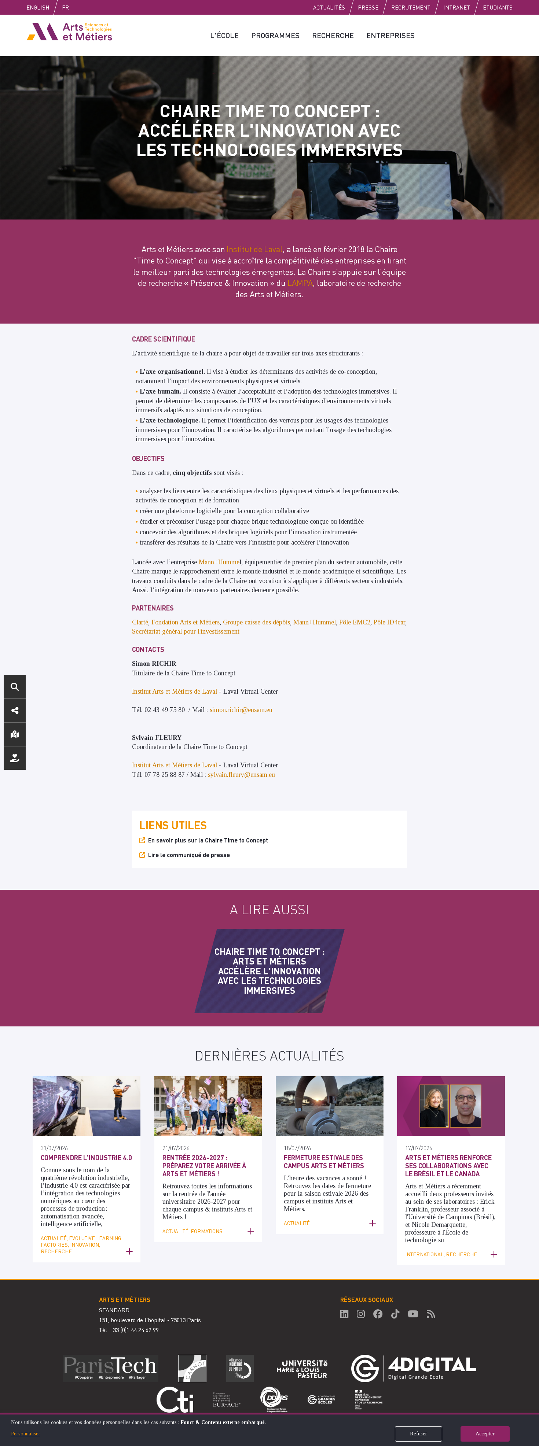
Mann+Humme (219, 562)
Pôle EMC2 (354, 622)
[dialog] (269, 1429)
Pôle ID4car (389, 622)
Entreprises (390, 35)
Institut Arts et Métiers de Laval (174, 691)
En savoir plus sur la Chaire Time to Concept (208, 840)
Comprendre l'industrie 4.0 (86, 1157)
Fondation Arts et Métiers (185, 622)
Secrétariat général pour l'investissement (185, 631)
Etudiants (498, 7)
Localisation (15, 734)
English (37, 7)
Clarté (140, 622)
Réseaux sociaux (15, 710)
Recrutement (410, 7)
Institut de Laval (255, 249)
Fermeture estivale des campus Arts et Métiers (324, 1161)
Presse (368, 7)
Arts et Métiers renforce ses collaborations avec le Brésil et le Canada (448, 1165)
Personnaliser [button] (25, 1433)
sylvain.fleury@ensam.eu (242, 774)
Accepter (485, 1433)
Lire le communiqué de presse (189, 855)
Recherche (333, 35)
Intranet (456, 7)
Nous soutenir (15, 758)
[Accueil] (69, 31)
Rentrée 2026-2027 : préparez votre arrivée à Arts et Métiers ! (204, 1165)
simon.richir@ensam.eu (241, 709)
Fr (65, 7)
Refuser (418, 1433)
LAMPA (300, 282)
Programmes (275, 35)
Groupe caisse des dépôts (256, 622)
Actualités (329, 7)
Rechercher (15, 686)
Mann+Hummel (314, 622)
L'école (224, 35)
